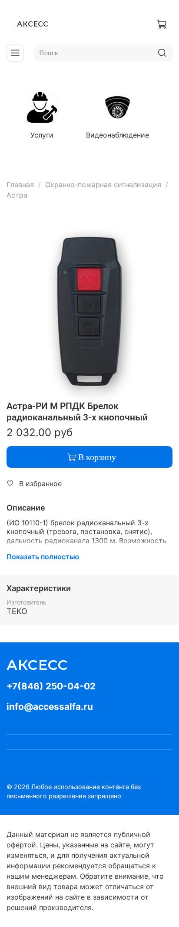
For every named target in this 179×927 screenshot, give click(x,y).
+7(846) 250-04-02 (51, 686)
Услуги (41, 135)
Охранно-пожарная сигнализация (103, 184)
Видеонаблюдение (117, 135)
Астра (17, 195)
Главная (20, 184)
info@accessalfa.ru (50, 706)
